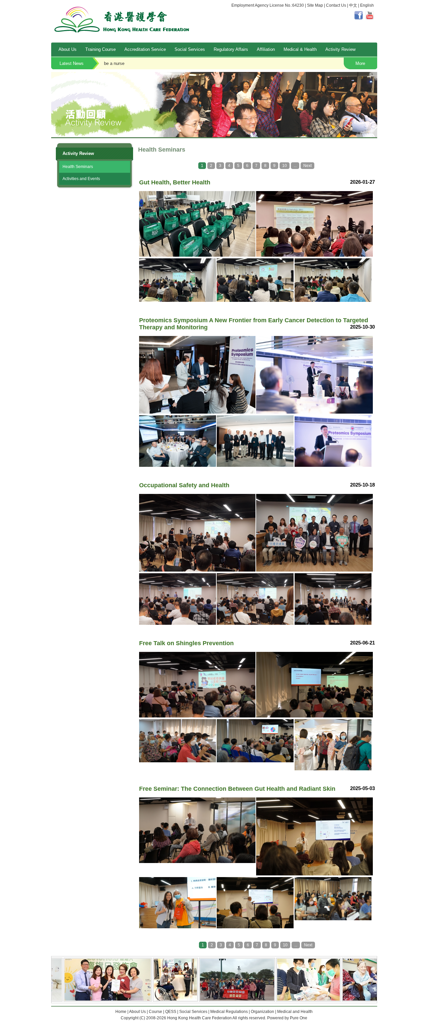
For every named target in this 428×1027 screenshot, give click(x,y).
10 (284, 165)
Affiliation (266, 49)
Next (307, 165)
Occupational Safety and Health (269, 63)
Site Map (315, 5)
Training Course (100, 49)
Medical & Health (300, 49)
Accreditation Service (145, 49)
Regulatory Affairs (231, 49)
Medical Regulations (229, 1011)
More (360, 63)
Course (155, 1011)
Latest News (72, 63)
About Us (68, 49)
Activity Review (340, 49)
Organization (262, 1011)
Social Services (190, 49)
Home (120, 1011)
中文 (353, 5)
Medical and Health (295, 1011)
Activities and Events (81, 178)
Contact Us (336, 5)
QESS (170, 1011)
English (367, 5)
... (295, 165)
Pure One (298, 1018)
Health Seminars (78, 166)
